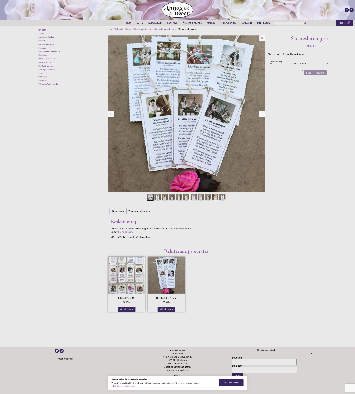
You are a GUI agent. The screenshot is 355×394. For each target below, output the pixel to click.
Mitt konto (264, 23)
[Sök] (305, 23)
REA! (40, 73)
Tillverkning (228, 23)
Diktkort (128, 29)
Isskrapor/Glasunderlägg (48, 59)
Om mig (211, 23)
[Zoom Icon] (262, 38)
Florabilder (42, 55)
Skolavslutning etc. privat (165, 29)
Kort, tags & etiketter (46, 70)
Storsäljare (42, 77)
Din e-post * (238, 366)
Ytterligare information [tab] (139, 211)
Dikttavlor (42, 48)
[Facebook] (347, 10)
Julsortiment (43, 62)
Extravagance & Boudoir (47, 52)
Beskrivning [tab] (118, 211)
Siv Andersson (125, 232)
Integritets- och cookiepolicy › (123, 386)
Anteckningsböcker (46, 37)
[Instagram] (351, 10)
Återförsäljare (192, 23)
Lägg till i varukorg (315, 72)
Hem (128, 23)
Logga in (247, 23)
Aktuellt (41, 34)
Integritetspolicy (65, 358)
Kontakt (172, 23)
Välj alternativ (126, 309)
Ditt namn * (237, 358)
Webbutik (118, 29)
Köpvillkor (155, 23)
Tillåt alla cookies (231, 382)
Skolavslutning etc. (143, 29)
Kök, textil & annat (45, 66)
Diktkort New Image (46, 44)
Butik (140, 23)
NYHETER (42, 30)
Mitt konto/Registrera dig (48, 84)
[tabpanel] (186, 113)
